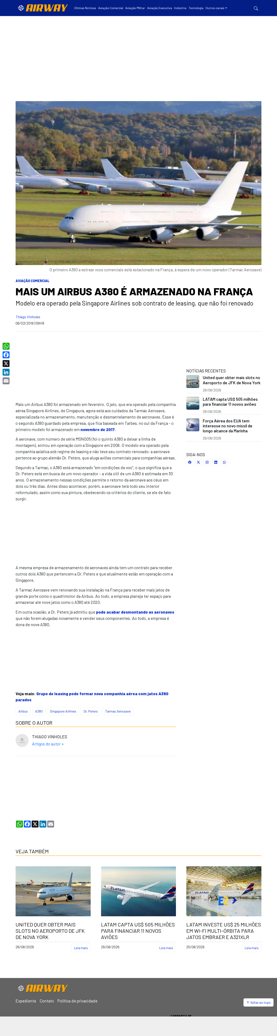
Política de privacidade (77, 1000)
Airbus (23, 711)
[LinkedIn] (6, 372)
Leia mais (81, 948)
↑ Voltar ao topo (258, 1002)
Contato (47, 1000)
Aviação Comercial (33, 281)
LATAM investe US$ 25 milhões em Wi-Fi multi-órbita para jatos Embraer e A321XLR (223, 930)
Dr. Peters (91, 711)
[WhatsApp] (6, 346)
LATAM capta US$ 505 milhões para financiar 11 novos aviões (230, 402)
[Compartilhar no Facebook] (189, 462)
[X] (6, 363)
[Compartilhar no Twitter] (198, 462)
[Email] (6, 381)
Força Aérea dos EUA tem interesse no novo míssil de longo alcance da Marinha (227, 425)
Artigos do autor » (48, 743)
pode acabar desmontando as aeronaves (135, 611)
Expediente (26, 1000)
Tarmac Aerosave (118, 711)
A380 (39, 711)
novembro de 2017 (98, 429)
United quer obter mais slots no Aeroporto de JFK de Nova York (232, 380)
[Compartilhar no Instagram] (207, 462)
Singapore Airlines (63, 711)
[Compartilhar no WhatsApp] (224, 462)
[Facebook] (6, 355)
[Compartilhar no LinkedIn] (215, 462)
